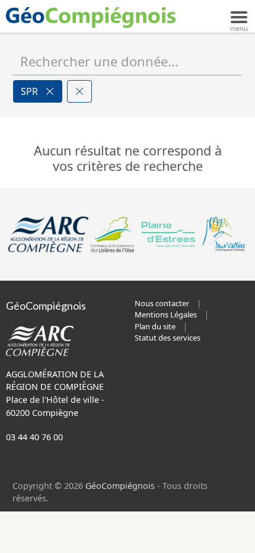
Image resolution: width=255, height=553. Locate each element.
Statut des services (167, 337)
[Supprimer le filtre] (50, 91)
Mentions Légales (166, 314)
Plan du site (155, 326)
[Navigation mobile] (239, 16)
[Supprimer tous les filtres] (79, 91)
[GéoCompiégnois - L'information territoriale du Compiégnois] (93, 16)
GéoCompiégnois (120, 485)
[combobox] (127, 61)
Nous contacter (162, 303)
